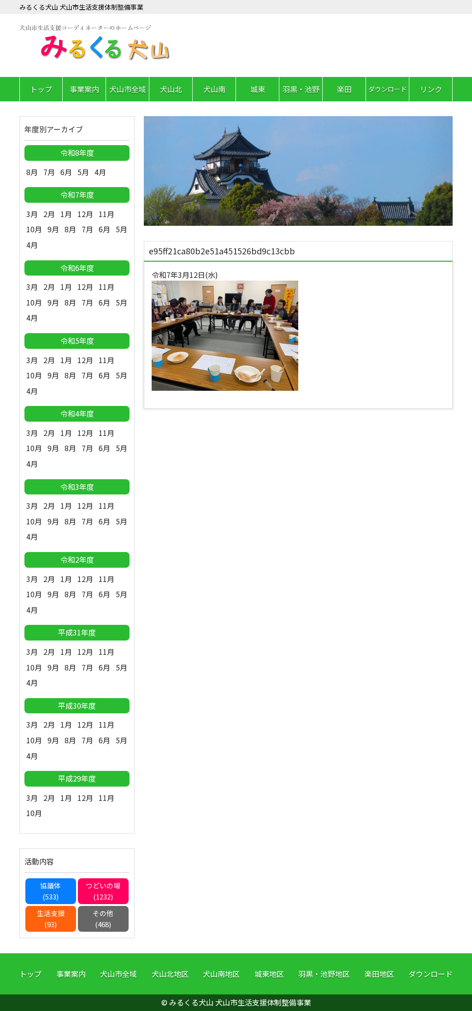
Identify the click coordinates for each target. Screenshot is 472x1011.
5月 (83, 171)
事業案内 (84, 88)
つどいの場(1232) (103, 891)
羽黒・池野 (301, 88)
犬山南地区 (221, 973)
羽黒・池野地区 (324, 973)
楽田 (344, 88)
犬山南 (214, 88)
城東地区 (269, 973)
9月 (53, 229)
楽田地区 (379, 973)
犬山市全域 (127, 88)
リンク (431, 88)
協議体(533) (50, 891)
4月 (100, 171)
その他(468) (103, 918)
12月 (85, 213)
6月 (66, 171)
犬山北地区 (170, 973)
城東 (257, 88)
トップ (41, 88)
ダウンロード (387, 89)
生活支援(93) (51, 918)
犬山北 (171, 88)
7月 (49, 171)
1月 (66, 213)
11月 (106, 213)
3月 (32, 213)
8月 (32, 171)
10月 (34, 229)
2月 (49, 213)
